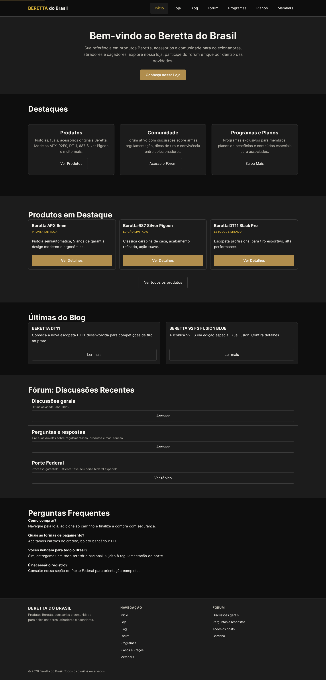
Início (159, 8)
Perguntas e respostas (229, 622)
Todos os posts (224, 629)
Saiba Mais (254, 163)
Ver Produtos (71, 163)
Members (285, 8)
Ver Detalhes (72, 260)
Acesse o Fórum (162, 163)
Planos (262, 8)
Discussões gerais (226, 615)
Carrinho (219, 636)
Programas (237, 8)
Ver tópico (163, 478)
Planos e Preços (131, 650)
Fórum (213, 8)
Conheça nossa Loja (163, 75)
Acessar (163, 416)
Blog (194, 8)
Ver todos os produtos (163, 282)
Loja (177, 8)
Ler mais (94, 354)
